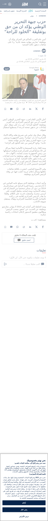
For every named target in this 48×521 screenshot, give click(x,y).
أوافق (24, 503)
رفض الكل (24, 510)
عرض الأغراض (24, 516)
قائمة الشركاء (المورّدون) (37, 474)
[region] (24, 487)
